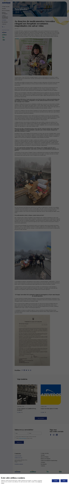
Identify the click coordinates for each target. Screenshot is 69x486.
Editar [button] (64, 480)
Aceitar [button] (55, 480)
